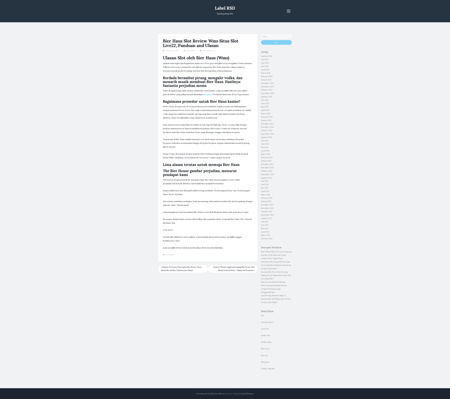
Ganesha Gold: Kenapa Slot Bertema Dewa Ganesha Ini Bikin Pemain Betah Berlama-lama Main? (276, 265)
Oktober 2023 (266, 171)
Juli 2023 (264, 181)
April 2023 (265, 191)
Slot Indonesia (208, 51)
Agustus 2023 (266, 178)
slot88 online (266, 342)
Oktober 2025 (266, 90)
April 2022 (265, 232)
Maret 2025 (265, 114)
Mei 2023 (264, 188)
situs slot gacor (267, 322)
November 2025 (267, 87)
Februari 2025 (267, 117)
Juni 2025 (265, 103)
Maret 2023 (265, 195)
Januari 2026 (266, 80)
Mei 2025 (264, 107)
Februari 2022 (266, 239)
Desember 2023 (267, 164)
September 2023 (267, 174)
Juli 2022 (264, 222)
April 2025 (265, 110)
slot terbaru (170, 255)
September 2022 (267, 215)
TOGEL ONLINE (268, 369)
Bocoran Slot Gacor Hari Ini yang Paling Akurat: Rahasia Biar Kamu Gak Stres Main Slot (276, 275)
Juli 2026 (264, 60)
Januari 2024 (266, 161)
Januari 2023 (266, 201)
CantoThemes (247, 393)
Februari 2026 (266, 76)
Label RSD (225, 8)
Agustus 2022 (266, 218)
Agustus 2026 (266, 56)
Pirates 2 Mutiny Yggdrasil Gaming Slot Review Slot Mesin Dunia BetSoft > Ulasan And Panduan (234, 269)
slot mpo (264, 355)
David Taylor (190, 51)
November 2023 (267, 168)
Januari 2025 (266, 120)
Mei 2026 (264, 66)
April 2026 (265, 70)
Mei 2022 (264, 228)
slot (262, 315)
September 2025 (267, 93)
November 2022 (267, 208)
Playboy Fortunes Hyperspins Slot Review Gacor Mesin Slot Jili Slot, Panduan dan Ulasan (181, 269)
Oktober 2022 (266, 212)
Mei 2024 (264, 147)
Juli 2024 (264, 141)
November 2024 (267, 127)
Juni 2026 (265, 63)
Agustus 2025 (266, 97)
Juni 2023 (265, 184)
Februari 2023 (266, 198)
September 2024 (267, 134)
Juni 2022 (265, 225)
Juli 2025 (264, 100)
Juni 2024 (265, 144)
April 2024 (265, 151)
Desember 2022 (267, 205)
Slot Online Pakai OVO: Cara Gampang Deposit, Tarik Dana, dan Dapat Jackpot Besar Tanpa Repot (276, 255)
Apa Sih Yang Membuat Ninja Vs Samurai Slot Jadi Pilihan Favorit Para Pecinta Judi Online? (276, 299)
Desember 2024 (267, 124)
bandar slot (265, 335)
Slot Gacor (265, 349)
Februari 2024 (266, 158)
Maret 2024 (265, 154)
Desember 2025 (267, 83)
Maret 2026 (265, 73)
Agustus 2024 (266, 137)
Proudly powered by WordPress (210, 393)
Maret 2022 (265, 235)
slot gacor (207, 94)
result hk (264, 329)
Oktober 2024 (266, 130)
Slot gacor (265, 362)
